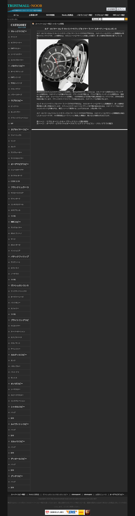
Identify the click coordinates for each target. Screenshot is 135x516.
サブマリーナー (16, 43)
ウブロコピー (17, 100)
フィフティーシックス (19, 291)
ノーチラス (15, 274)
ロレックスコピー (19, 31)
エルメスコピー (18, 441)
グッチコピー (17, 476)
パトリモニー (15, 303)
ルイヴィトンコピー (20, 424)
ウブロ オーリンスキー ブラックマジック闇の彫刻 (67, 121)
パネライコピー (18, 66)
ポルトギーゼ (15, 245)
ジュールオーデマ (17, 170)
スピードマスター (17, 395)
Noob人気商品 (67, 15)
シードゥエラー (16, 54)
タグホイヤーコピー (20, 129)
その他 (14, 216)
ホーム (16, 15)
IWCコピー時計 (119, 15)
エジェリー (15, 308)
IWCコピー (16, 222)
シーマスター (15, 389)
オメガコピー (17, 383)
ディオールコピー (19, 459)
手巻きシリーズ (16, 83)
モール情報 (59, 24)
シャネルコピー (18, 407)
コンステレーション (18, 401)
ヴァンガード (15, 199)
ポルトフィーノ (16, 233)
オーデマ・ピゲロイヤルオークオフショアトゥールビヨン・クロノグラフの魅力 (79, 123)
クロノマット (15, 343)
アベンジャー (15, 349)
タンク (13, 360)
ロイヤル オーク (16, 175)
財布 (12, 418)
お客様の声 (33, 15)
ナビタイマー (15, 326)
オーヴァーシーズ (17, 297)
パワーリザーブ (16, 95)
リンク (13, 141)
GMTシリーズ (16, 77)
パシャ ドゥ (15, 372)
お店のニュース (101, 494)
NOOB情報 (50, 15)
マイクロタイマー (17, 158)
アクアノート (15, 262)
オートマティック (17, 71)
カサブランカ (15, 210)
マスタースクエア (17, 193)
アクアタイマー (16, 227)
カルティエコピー (19, 355)
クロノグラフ (15, 89)
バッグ (13, 412)
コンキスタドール (17, 204)
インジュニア (15, 251)
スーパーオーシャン (18, 331)
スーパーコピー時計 (43, 24)
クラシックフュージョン (19, 118)
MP (12, 123)
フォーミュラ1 (16, 135)
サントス (14, 378)
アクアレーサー (16, 152)
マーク (13, 239)
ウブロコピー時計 (102, 15)
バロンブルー (15, 366)
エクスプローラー (17, 60)
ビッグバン (15, 106)
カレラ (13, 147)
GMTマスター (16, 48)
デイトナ (14, 37)
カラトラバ (15, 268)
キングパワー (15, 112)
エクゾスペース (16, 337)
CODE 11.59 (15, 181)
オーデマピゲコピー (20, 164)
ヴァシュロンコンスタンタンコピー (55, 494)
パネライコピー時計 (84, 15)
